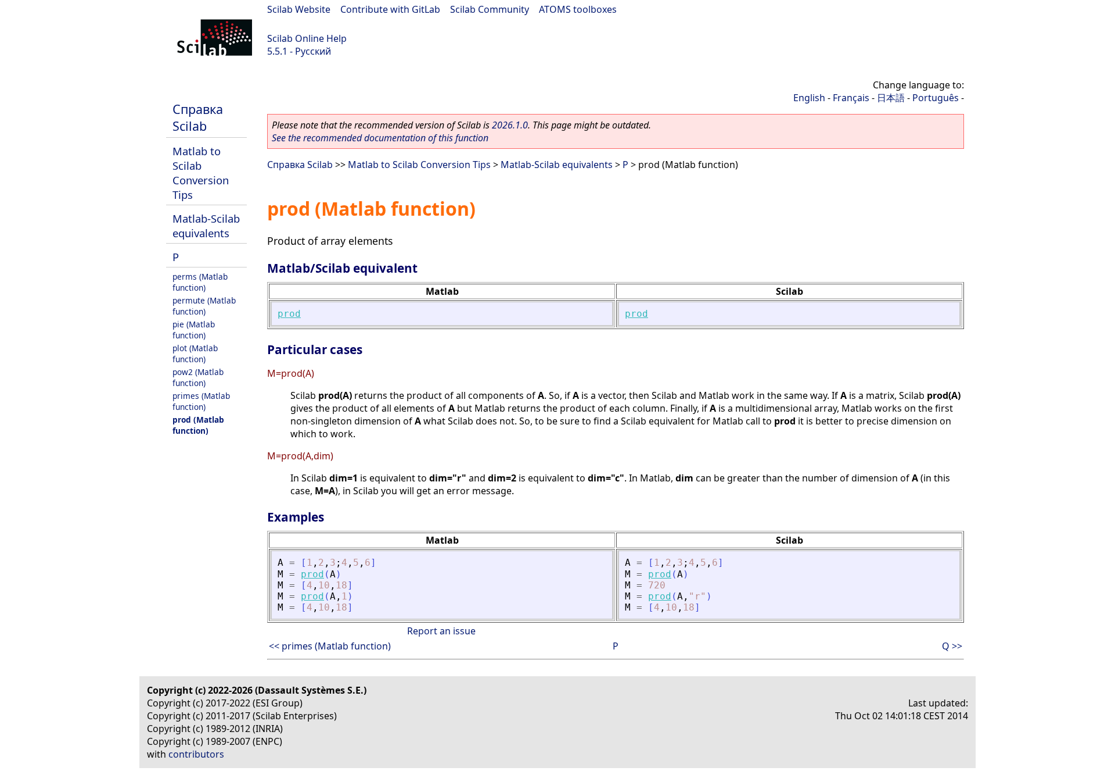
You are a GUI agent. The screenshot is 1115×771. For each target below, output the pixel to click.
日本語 (891, 97)
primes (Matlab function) (201, 401)
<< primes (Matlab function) (330, 646)
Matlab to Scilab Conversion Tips (200, 173)
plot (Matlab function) (195, 353)
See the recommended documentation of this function (380, 137)
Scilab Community (489, 9)
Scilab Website (298, 9)
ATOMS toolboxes (578, 9)
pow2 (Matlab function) (198, 377)
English (809, 97)
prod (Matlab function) (198, 425)
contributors (196, 754)
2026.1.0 (510, 125)
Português (935, 97)
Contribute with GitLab (390, 9)
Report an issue (441, 630)
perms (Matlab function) (200, 282)
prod (289, 313)
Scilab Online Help (307, 38)
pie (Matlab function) (193, 330)
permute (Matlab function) (204, 306)
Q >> (952, 646)
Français (851, 97)
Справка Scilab (197, 117)
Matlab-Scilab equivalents (206, 225)
